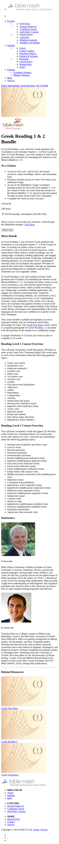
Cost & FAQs (26, 61)
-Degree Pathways (28, 26)
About (22, 48)
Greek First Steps (9, 708)
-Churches (24, 37)
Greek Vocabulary (10, 775)
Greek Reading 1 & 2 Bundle (34, 85)
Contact (11, 822)
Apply (22, 67)
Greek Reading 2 (9, 741)
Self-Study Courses (16, 811)
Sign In (10, 80)
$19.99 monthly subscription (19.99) (26, 214)
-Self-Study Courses (29, 32)
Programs (23, 59)
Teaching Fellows (27, 53)
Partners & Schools (28, 56)
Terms (36, 829)
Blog (9, 78)
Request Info (25, 64)
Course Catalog (26, 51)
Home (4, 85)
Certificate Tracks (15, 808)
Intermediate (14, 85)
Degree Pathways (15, 806)
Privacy (44, 829)
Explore (11, 21)
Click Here (29, 224)
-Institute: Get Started (29, 42)
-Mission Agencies (28, 40)
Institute (11, 45)
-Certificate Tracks (28, 29)
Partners (11, 69)
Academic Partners (22, 72)
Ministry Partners (21, 75)
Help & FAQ (13, 819)
